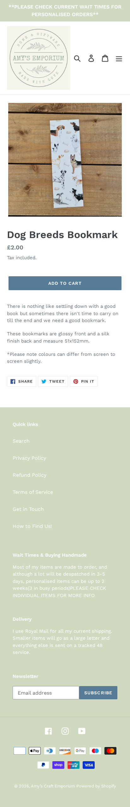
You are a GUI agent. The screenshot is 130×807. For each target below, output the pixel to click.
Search (21, 441)
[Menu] (119, 58)
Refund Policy (29, 475)
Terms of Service (33, 492)
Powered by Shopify (96, 786)
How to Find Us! (32, 526)
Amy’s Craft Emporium (53, 786)
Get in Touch (28, 509)
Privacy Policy (29, 458)
